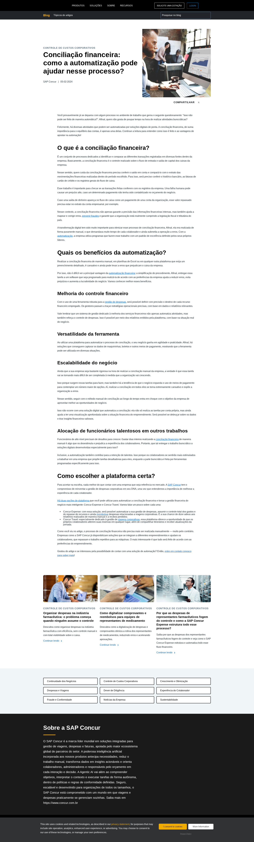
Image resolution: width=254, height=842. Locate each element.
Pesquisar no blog (170, 13)
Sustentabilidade (169, 699)
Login (192, 5)
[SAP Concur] (56, 5)
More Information (201, 826)
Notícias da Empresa (114, 699)
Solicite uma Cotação (169, 5)
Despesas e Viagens (58, 690)
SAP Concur (174, 485)
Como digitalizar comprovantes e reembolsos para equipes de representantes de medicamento (123, 616)
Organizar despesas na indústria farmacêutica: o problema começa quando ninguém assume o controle (68, 616)
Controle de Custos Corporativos (121, 681)
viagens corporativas (129, 519)
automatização (65, 236)
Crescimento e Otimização (174, 681)
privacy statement (120, 824)
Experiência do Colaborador (175, 690)
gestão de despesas (115, 302)
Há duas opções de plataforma (73, 500)
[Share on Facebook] (204, 102)
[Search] (207, 15)
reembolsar (102, 514)
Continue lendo (51, 640)
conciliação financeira (167, 439)
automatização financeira (122, 273)
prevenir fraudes (90, 216)
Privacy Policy (185, 834)
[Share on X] (199, 102)
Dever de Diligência (114, 690)
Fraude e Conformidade (59, 699)
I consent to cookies (172, 826)
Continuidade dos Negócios (61, 681)
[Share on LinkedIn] (209, 102)
